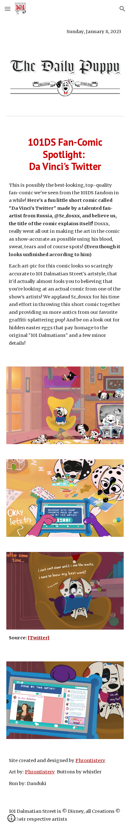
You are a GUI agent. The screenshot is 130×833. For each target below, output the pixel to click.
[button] (7, 8)
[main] (65, 31)
